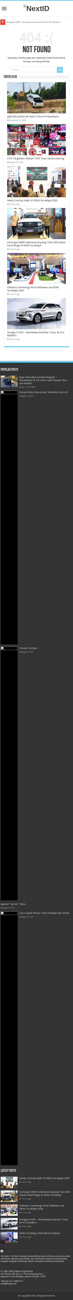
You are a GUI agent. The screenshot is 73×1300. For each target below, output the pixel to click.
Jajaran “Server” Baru (13, 904)
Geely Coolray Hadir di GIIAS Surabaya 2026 (32, 200)
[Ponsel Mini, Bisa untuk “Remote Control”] (9, 517)
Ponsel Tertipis (28, 648)
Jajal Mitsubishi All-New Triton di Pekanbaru (33, 116)
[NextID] (36, 8)
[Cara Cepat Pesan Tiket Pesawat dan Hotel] (9, 1038)
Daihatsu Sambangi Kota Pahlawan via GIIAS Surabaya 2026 (41, 1207)
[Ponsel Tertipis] (9, 773)
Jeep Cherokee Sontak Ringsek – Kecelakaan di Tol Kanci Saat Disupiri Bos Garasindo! (43, 380)
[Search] (60, 70)
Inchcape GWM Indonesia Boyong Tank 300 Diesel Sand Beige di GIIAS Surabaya (36, 244)
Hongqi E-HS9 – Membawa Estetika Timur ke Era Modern (33, 22)
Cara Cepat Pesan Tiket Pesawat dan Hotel (44, 913)
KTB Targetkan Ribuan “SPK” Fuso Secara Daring (35, 158)
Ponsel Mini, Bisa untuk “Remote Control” (43, 392)
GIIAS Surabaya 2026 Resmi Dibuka (39, 1233)
